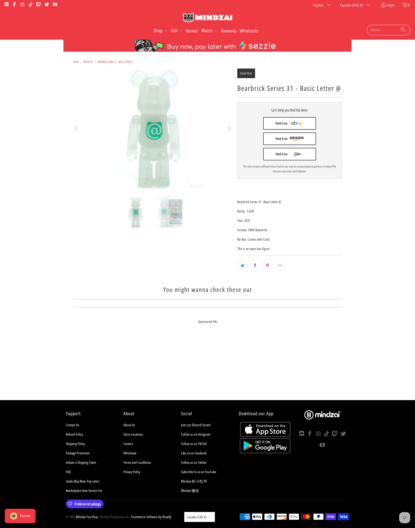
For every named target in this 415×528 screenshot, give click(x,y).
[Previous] (76, 129)
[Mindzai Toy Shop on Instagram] (22, 4)
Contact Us (72, 424)
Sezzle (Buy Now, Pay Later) (82, 481)
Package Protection (78, 453)
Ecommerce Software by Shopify (151, 516)
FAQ (68, 471)
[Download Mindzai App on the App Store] (265, 435)
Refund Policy (74, 434)
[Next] (229, 129)
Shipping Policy (75, 443)
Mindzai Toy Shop (87, 516)
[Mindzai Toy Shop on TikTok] (30, 4)
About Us (129, 424)
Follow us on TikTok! (194, 443)
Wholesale (129, 453)
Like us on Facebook (194, 453)
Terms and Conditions (137, 462)
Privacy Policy (131, 471)
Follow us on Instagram (195, 434)
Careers (128, 443)
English (318, 5)
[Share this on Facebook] (255, 265)
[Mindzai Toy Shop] (207, 18)
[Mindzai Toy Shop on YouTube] (54, 4)
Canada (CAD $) (352, 5)
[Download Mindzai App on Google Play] (265, 451)
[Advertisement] (207, 366)
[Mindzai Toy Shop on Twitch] (38, 4)
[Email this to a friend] (280, 265)
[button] (160, 31)
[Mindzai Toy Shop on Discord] (6, 4)
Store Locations (133, 434)
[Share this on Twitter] (242, 265)
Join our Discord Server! (196, 424)
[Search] (403, 30)
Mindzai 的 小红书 (194, 481)
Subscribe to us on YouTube (198, 471)
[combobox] (388, 30)
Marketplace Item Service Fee (84, 490)
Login (390, 4)
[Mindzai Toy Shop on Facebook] (14, 4)
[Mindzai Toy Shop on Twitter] (46, 4)
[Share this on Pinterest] (267, 265)
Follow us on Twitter (194, 462)
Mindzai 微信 (190, 490)
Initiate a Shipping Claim (81, 462)
